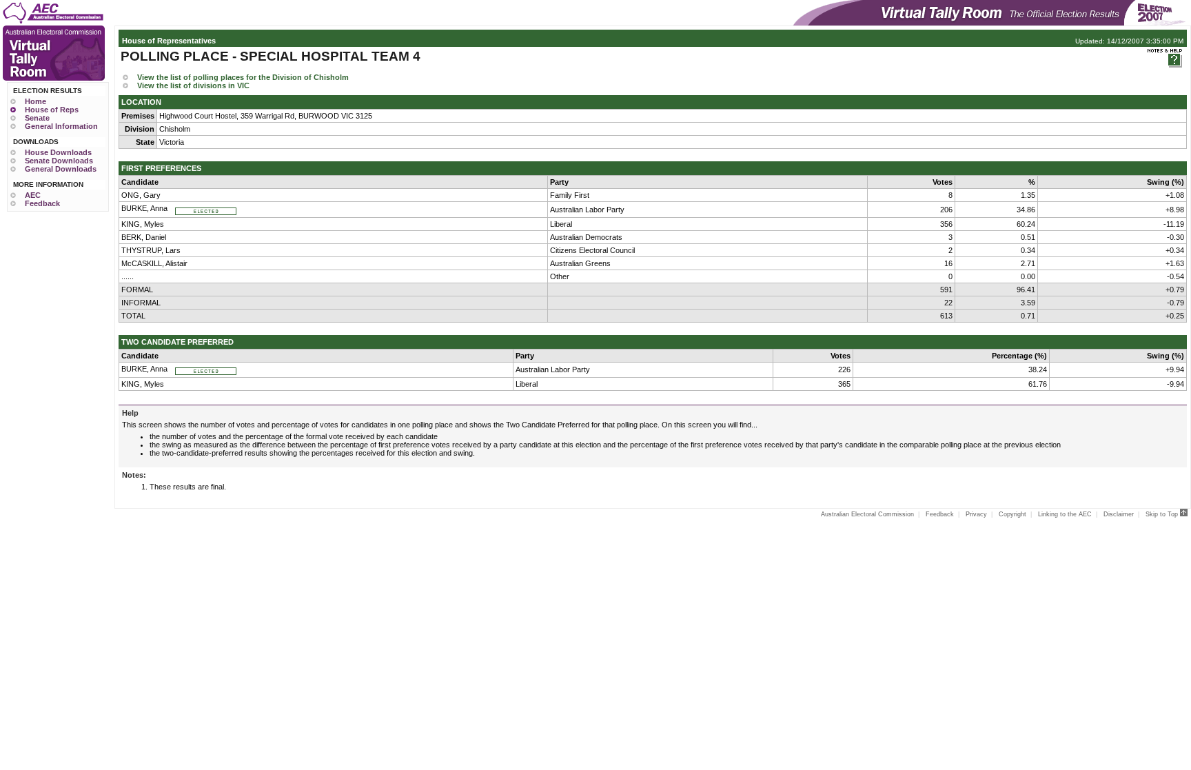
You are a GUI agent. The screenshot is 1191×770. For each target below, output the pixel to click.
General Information (61, 126)
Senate (37, 118)
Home (35, 101)
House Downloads (58, 152)
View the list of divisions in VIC (193, 85)
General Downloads (60, 169)
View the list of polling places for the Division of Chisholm (243, 77)
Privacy (976, 514)
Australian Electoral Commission (867, 514)
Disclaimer (1118, 514)
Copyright (1012, 514)
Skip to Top (1163, 514)
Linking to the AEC (1065, 514)
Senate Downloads (59, 160)
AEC (33, 195)
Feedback (42, 203)
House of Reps (52, 109)
